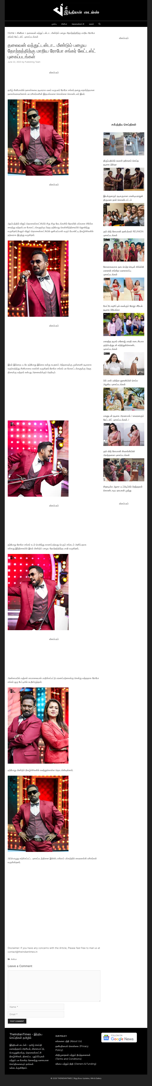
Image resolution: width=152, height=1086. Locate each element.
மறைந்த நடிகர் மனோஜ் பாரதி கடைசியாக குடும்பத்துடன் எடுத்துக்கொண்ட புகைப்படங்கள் (123, 345)
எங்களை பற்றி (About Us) (68, 1041)
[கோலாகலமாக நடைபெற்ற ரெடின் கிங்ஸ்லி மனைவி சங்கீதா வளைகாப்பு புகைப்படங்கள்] (123, 250)
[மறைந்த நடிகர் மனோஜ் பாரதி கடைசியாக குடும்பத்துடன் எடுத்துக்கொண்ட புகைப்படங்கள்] (123, 325)
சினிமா (64, 24)
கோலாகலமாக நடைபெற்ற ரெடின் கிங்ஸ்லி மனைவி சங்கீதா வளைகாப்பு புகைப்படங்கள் (123, 270)
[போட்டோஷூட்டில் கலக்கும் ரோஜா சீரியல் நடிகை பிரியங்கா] (123, 290)
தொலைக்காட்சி (78, 24)
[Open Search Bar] (99, 24)
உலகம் (91, 24)
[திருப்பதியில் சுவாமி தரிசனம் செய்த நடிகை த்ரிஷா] (123, 144)
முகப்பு (54, 24)
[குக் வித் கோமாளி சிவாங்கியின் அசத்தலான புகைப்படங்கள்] (123, 435)
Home (11, 33)
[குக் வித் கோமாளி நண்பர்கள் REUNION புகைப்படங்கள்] (123, 215)
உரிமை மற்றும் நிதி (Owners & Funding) (75, 1063)
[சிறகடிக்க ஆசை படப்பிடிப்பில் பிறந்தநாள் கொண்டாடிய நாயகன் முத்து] (123, 470)
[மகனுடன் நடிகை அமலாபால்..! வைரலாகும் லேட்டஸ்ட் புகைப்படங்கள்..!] (123, 399)
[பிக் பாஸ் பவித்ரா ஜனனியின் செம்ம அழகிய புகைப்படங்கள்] (123, 364)
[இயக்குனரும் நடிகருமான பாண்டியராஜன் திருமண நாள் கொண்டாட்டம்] (123, 180)
